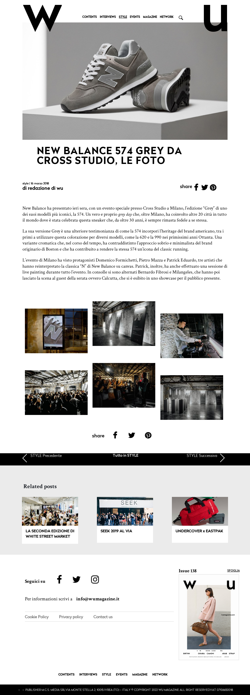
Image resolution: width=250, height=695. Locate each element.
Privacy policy (71, 616)
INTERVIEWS (108, 17)
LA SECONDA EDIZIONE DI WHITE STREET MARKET (50, 534)
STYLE (123, 17)
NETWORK (166, 17)
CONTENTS (89, 17)
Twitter (204, 189)
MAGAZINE (150, 17)
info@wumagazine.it (97, 599)
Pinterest (213, 189)
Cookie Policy (37, 616)
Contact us (103, 616)
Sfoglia (233, 570)
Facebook (196, 189)
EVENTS (135, 17)
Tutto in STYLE (125, 456)
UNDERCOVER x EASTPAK (199, 531)
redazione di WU (45, 188)
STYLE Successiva (202, 455)
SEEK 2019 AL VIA (116, 531)
